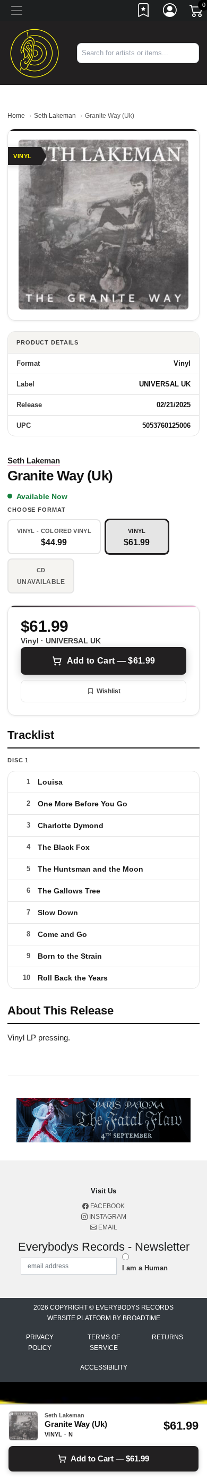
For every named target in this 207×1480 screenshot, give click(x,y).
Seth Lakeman (55, 115)
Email (107, 1227)
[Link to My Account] (170, 12)
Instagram (107, 1216)
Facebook (107, 1206)
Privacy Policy (40, 1342)
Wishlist (108, 691)
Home (16, 115)
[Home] (34, 52)
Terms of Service (104, 1342)
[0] (197, 12)
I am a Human (145, 1268)
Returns (167, 1337)
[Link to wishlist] (143, 12)
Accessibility (103, 1367)
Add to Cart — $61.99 (111, 660)
